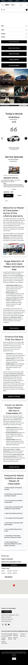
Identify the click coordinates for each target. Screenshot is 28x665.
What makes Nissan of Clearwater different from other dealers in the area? (13, 543)
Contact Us (7, 611)
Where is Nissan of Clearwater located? (13, 488)
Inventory (4, 631)
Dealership (24, 631)
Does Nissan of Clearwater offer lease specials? (13, 523)
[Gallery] (14, 105)
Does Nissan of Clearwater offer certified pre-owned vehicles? (13, 507)
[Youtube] (8, 624)
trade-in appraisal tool (12, 375)
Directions (22, 636)
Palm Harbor (17, 235)
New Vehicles (4, 634)
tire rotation (11, 449)
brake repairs (16, 454)
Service (10, 631)
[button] (14, 586)
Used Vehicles (4, 636)
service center (17, 418)
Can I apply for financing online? (14, 518)
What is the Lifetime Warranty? (14, 513)
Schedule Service (13, 161)
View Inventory (14, 328)
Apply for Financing (14, 396)
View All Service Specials (13, 159)
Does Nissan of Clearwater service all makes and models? (12, 536)
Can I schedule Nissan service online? (13, 530)
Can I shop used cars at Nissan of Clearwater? (13, 501)
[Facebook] (2, 624)
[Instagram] (5, 624)
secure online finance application (14, 373)
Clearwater (6, 235)
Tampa (11, 235)
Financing (16, 631)
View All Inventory (13, 119)
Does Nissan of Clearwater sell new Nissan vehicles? (13, 495)
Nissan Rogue (19, 275)
